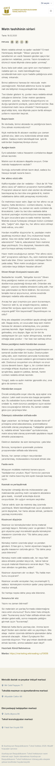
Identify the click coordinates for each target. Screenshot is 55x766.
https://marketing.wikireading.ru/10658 (29, 653)
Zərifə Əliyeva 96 (12, 714)
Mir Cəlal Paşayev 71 (13, 685)
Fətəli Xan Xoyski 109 (13, 727)
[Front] (19, 11)
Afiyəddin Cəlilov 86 (13, 696)
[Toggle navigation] (50, 11)
